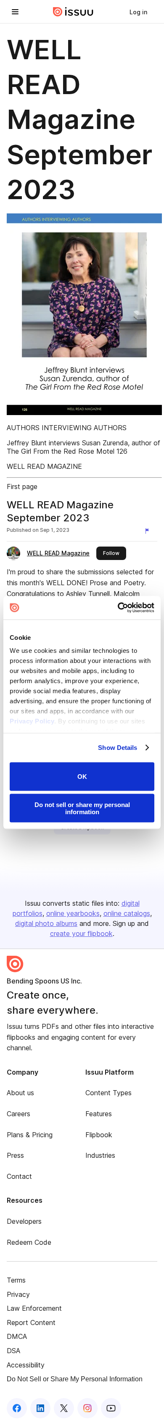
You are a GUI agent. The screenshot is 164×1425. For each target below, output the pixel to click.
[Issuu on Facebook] (17, 1408)
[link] (138, 11)
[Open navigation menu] (15, 11)
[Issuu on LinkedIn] (40, 1408)
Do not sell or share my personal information (82, 808)
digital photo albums (46, 923)
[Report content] (148, 531)
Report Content (31, 1322)
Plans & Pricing (30, 1135)
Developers (24, 1221)
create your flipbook (81, 933)
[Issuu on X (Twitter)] (64, 1408)
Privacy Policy (32, 721)
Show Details (117, 747)
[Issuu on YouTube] (111, 1408)
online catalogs (126, 913)
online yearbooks (73, 913)
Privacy (18, 1294)
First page (22, 486)
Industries (100, 1155)
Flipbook (98, 1135)
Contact (19, 1176)
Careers (18, 1114)
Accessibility (26, 1365)
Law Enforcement (34, 1308)
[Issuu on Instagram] (87, 1408)
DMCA (17, 1336)
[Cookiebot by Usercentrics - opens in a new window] (118, 607)
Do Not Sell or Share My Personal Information (75, 1379)
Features (98, 1114)
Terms (16, 1280)
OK (82, 776)
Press (15, 1155)
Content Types (108, 1092)
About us (20, 1092)
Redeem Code (29, 1242)
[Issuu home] (73, 11)
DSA (13, 1350)
